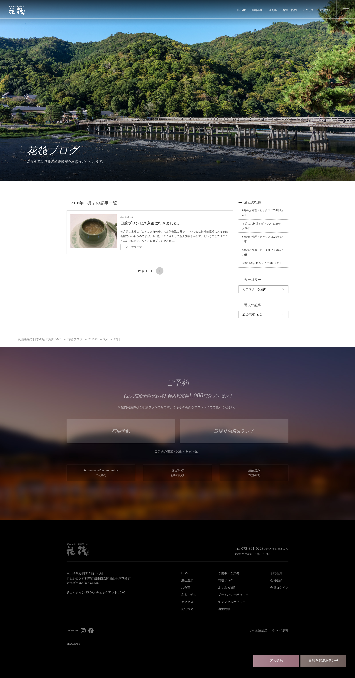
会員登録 (276, 580)
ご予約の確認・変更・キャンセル (177, 451)
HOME (241, 10)
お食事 (272, 10)
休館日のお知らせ (253, 263)
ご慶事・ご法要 (228, 573)
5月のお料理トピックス (256, 250)
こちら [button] (177, 407)
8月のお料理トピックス (256, 210)
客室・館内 (290, 10)
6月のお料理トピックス (256, 236)
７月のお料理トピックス (257, 223)
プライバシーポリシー (233, 594)
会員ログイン (279, 587)
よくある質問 (227, 587)
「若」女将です (132, 247)
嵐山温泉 (257, 10)
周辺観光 (325, 10)
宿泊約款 (224, 609)
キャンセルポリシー (232, 601)
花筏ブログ (225, 580)
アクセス (308, 10)
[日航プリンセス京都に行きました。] (93, 244)
